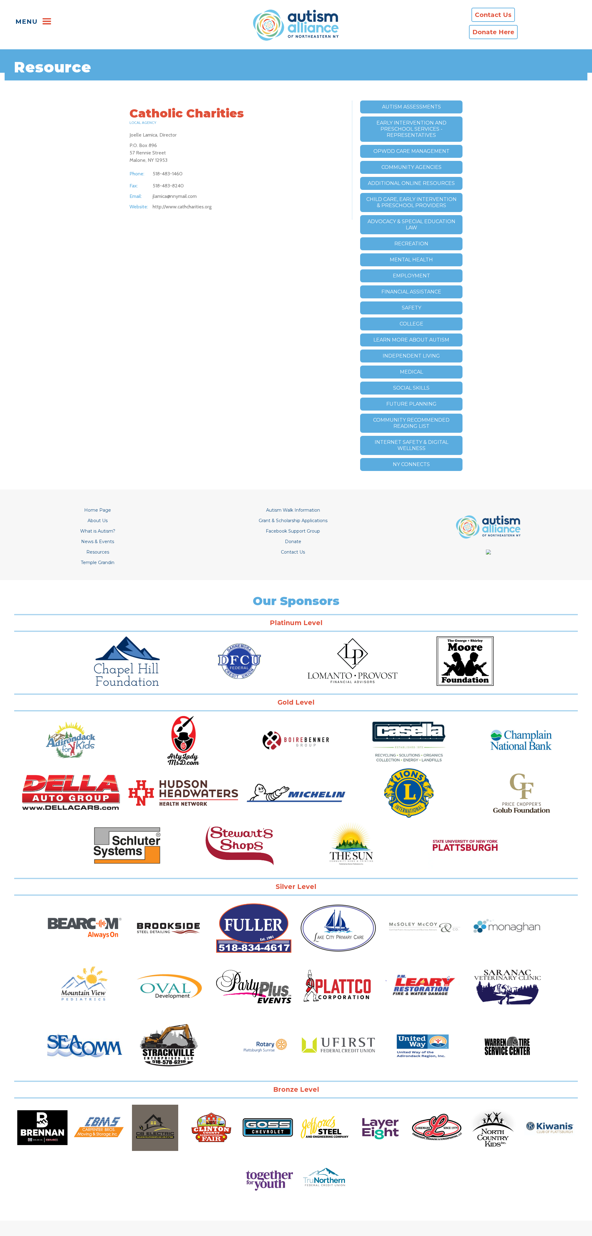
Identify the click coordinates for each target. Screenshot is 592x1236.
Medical (411, 372)
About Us (98, 520)
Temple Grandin (97, 562)
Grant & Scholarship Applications (293, 520)
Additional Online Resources (411, 183)
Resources (97, 552)
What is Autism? (97, 531)
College (411, 324)
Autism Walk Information (293, 510)
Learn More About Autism (411, 340)
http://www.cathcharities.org (182, 207)
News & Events (97, 541)
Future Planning (411, 404)
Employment (411, 276)
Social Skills (411, 388)
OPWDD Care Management (411, 151)
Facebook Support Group (293, 531)
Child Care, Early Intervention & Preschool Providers (411, 202)
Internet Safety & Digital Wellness (411, 445)
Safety (411, 308)
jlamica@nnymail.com (175, 196)
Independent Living (411, 356)
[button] (32, 21)
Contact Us (293, 552)
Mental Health (411, 260)
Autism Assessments (411, 107)
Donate (293, 541)
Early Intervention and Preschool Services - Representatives (411, 129)
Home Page (97, 510)
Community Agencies (411, 167)
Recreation (411, 244)
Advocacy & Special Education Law (411, 225)
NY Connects (411, 464)
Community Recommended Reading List (411, 423)
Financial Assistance (411, 292)
